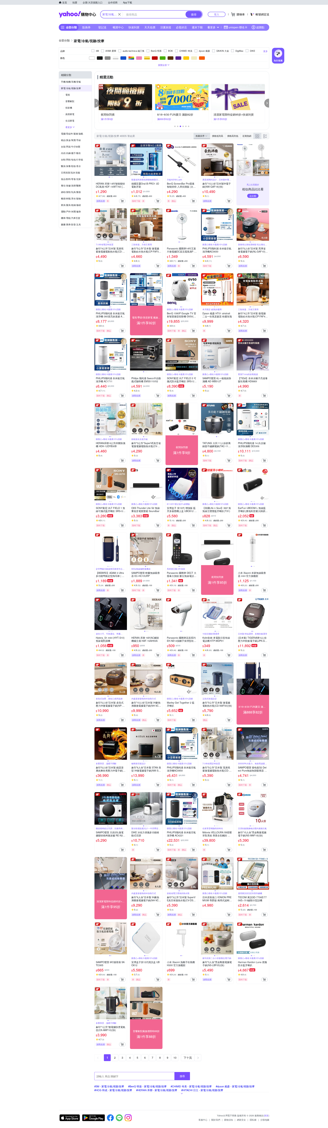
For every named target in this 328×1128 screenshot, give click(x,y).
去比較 (252, 196)
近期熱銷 (246, 135)
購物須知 (228, 1119)
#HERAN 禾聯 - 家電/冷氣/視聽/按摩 (156, 1090)
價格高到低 (232, 135)
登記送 (102, 27)
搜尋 (182, 1076)
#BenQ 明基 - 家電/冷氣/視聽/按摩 (147, 1086)
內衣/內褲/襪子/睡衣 (71, 153)
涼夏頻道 (165, 27)
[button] (96, 103)
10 (174, 1058)
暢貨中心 (118, 27)
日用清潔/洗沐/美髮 (70, 172)
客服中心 (203, 1119)
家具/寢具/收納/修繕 (71, 205)
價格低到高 (217, 135)
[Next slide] (124, 159)
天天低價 (149, 27)
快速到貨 (133, 27)
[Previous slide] (96, 159)
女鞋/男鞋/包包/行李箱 (72, 159)
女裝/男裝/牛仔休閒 (70, 146)
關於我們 (215, 1119)
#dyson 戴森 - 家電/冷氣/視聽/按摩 (235, 1086)
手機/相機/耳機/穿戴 (71, 81)
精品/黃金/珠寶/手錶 (71, 140)
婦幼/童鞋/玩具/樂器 (71, 192)
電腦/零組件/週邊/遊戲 (72, 133)
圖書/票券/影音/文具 (71, 224)
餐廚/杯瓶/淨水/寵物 (71, 198)
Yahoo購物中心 (77, 14)
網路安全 (241, 1119)
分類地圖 (264, 1119)
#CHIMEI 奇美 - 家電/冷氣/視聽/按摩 (191, 1086)
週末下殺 (197, 27)
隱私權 (253, 1119)
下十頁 (188, 1058)
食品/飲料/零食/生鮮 (71, 179)
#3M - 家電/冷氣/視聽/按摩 (109, 1086)
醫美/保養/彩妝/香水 (71, 166)
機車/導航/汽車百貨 (70, 218)
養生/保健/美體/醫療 (71, 185)
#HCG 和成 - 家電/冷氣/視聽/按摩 (113, 1090)
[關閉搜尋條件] (119, 14)
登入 (216, 14)
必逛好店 (181, 27)
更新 (266, 1115)
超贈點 (260, 27)
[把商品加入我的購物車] (122, 201)
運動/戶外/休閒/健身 (71, 211)
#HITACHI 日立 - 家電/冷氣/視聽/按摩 (202, 1090)
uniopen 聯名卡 (238, 27)
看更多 (211, 27)
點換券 (86, 27)
